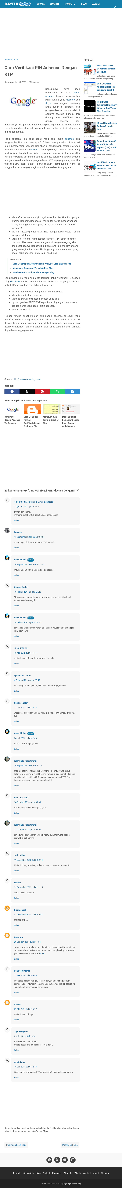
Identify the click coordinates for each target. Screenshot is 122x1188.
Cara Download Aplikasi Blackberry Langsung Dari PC (106, 87)
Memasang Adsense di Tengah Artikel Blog (33, 268)
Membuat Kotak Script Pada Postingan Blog (33, 272)
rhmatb (17, 1004)
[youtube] (65, 1160)
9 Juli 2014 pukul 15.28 (25, 1036)
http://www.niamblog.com (26, 379)
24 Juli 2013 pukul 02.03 (25, 738)
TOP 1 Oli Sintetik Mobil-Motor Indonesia (33, 502)
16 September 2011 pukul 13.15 (28, 564)
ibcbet (41, 953)
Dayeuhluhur (20, 559)
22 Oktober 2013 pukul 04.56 (27, 829)
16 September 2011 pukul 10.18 (28, 537)
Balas (16, 520)
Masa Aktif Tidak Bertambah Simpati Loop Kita (106, 68)
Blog (84, 4)
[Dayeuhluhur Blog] (18, 4)
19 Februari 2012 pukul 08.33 (27, 622)
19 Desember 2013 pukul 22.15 (28, 887)
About (96, 1173)
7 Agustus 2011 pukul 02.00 (27, 506)
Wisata (40, 4)
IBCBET (17, 882)
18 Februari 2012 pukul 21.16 (27, 592)
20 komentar (34, 82)
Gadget (96, 4)
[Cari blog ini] (116, 8)
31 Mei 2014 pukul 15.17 (25, 1009)
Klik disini (15, 281)
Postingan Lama (70, 1145)
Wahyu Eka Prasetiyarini (25, 761)
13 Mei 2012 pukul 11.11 (25, 653)
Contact (87, 1173)
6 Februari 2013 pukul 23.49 (27, 680)
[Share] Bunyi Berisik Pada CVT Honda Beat (107, 126)
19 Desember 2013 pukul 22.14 (28, 860)
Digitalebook (20, 910)
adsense (69, 138)
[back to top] (116, 1181)
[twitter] (27, 391)
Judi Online (19, 855)
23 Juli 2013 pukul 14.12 (25, 707)
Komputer (70, 4)
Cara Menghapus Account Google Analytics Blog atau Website (42, 264)
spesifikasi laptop (22, 675)
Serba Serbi (13, 11)
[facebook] (11, 391)
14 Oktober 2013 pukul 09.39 (27, 802)
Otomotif (55, 4)
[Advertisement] (61, 33)
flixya (48, 103)
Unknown (18, 937)
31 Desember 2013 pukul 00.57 (28, 914)
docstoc (70, 99)
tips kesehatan (21, 703)
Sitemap (105, 1173)
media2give (19, 1062)
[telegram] (72, 391)
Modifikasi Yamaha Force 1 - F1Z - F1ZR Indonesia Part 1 (106, 165)
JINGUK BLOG (21, 648)
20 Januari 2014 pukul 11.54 (27, 942)
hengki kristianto (22, 971)
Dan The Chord (21, 797)
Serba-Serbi (29, 1173)
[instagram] (73, 1160)
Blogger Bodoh (21, 587)
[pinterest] (42, 391)
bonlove (18, 532)
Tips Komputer (21, 1032)
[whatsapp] (57, 391)
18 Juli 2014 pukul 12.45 (25, 1067)
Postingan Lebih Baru (16, 1145)
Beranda (17, 1173)
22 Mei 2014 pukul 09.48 (25, 975)
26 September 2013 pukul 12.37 (28, 765)
